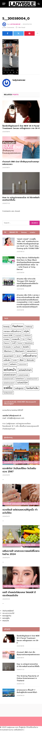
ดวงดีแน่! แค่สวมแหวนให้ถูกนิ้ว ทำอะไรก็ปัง (20, 511)
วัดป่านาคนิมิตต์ (8, 611)
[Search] (38, 3)
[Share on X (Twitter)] (18, 33)
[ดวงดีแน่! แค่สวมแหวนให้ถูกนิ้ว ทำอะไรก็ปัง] (21, 495)
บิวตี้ (13, 343)
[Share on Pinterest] (29, 33)
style (26, 331)
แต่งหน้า (10, 369)
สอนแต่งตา (31, 351)
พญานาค (5, 620)
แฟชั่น (8, 387)
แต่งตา (13, 364)
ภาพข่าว (32, 232)
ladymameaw (15, 24)
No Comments (9, 27)
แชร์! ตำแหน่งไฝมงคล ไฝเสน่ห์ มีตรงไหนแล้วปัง (19, 593)
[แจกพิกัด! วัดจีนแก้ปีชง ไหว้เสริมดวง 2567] (21, 454)
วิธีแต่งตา (8, 351)
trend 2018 (8, 335)
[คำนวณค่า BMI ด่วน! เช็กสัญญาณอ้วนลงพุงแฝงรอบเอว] (21, 147)
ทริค (23, 339)
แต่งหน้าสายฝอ (23, 375)
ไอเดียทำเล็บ (32, 388)
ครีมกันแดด (27, 336)
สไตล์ (18, 356)
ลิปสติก (26, 346)
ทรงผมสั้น (16, 339)
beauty (7, 326)
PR (5, 232)
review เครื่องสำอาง (12, 331)
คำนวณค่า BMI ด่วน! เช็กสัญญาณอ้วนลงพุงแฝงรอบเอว (20, 163)
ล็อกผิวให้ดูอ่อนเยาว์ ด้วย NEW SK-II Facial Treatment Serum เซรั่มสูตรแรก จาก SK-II (20, 127)
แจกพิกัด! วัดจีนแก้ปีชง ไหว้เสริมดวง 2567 (19, 470)
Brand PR (14, 232)
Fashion (17, 326)
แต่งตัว (5, 365)
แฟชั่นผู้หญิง (19, 388)
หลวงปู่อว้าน (6, 616)
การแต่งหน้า (18, 335)
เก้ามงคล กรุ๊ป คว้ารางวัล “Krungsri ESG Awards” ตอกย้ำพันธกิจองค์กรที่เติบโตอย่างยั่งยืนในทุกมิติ (27, 282)
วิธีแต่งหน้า (19, 351)
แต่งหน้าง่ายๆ (25, 370)
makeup (29, 326)
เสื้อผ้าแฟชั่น (30, 360)
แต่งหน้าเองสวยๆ (9, 383)
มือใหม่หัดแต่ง (29, 343)
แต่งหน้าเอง (20, 379)
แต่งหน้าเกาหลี (8, 379)
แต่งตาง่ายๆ (23, 365)
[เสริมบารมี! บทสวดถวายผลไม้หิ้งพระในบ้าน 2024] (21, 536)
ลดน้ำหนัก (17, 347)
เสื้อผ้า (22, 360)
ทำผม (29, 339)
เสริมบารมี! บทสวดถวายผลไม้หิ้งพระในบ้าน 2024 (21, 552)
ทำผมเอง (6, 343)
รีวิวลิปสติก (7, 347)
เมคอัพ (15, 360)
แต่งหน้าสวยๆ (10, 374)
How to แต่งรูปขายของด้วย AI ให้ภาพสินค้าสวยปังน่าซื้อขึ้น (21, 199)
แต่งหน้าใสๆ (22, 382)
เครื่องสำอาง (30, 356)
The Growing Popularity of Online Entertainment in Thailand (28, 678)
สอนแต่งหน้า (9, 356)
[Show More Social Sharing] (37, 33)
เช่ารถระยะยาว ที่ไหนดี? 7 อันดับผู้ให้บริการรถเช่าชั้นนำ (27, 691)
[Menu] (3, 3)
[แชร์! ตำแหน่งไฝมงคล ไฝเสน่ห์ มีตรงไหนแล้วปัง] (21, 578)
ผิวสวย (20, 343)
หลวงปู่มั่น (6, 618)
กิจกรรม (24, 232)
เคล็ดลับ (7, 360)
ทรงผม (6, 339)
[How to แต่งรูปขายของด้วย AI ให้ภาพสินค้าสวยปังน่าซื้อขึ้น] (21, 183)
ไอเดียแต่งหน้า (8, 393)
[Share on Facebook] (7, 33)
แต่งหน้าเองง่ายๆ (32, 379)
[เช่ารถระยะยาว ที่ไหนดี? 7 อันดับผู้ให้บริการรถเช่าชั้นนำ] (8, 693)
